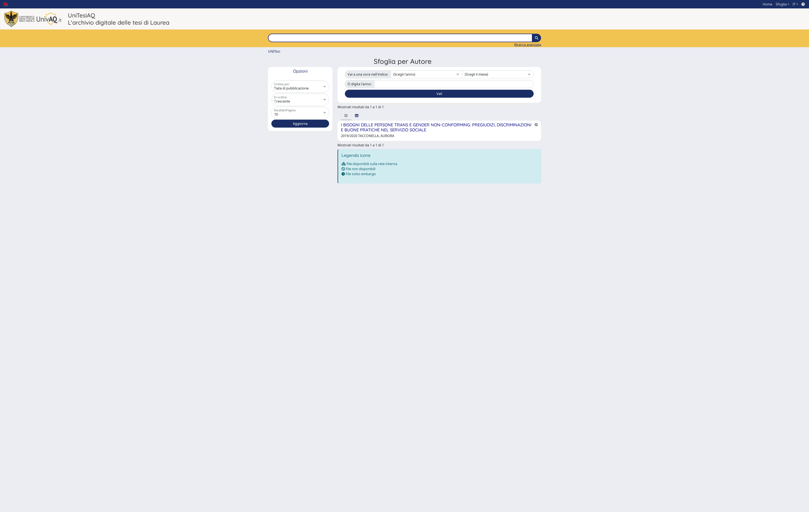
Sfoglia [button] (781, 4)
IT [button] (794, 4)
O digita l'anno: (360, 84)
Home (767, 4)
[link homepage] (7, 4)
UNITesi (274, 51)
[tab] (346, 115)
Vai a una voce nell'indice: (368, 74)
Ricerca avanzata (527, 44)
